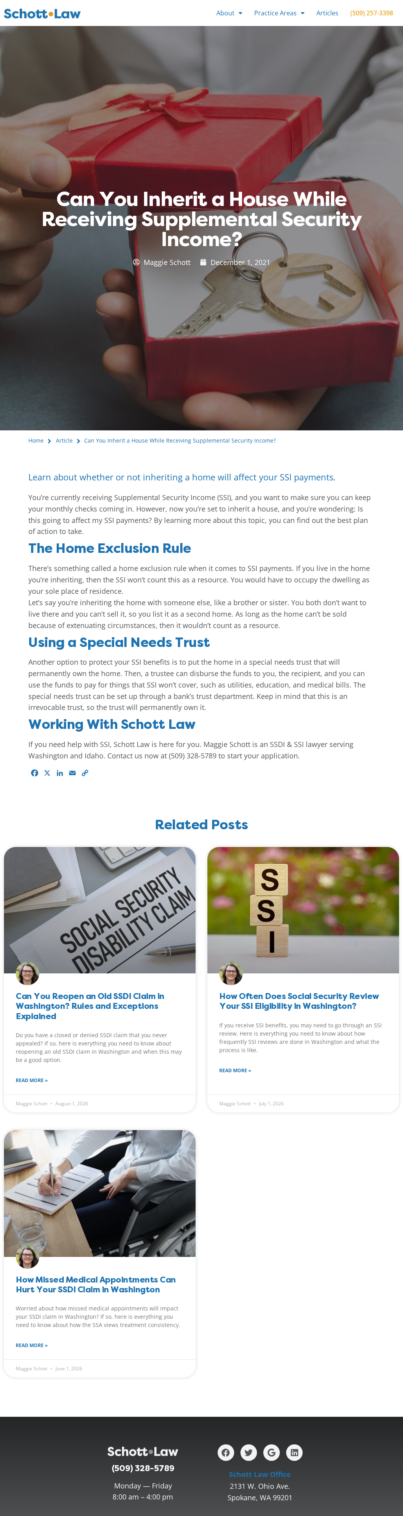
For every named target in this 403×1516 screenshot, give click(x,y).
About (225, 13)
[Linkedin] (294, 1452)
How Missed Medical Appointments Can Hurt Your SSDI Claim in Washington (96, 1284)
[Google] (271, 1452)
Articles (327, 13)
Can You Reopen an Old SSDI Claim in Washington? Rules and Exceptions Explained (90, 1005)
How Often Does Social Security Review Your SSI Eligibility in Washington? (299, 1001)
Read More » (32, 1080)
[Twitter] (248, 1452)
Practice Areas (275, 13)
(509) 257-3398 (371, 13)
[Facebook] (226, 1452)
